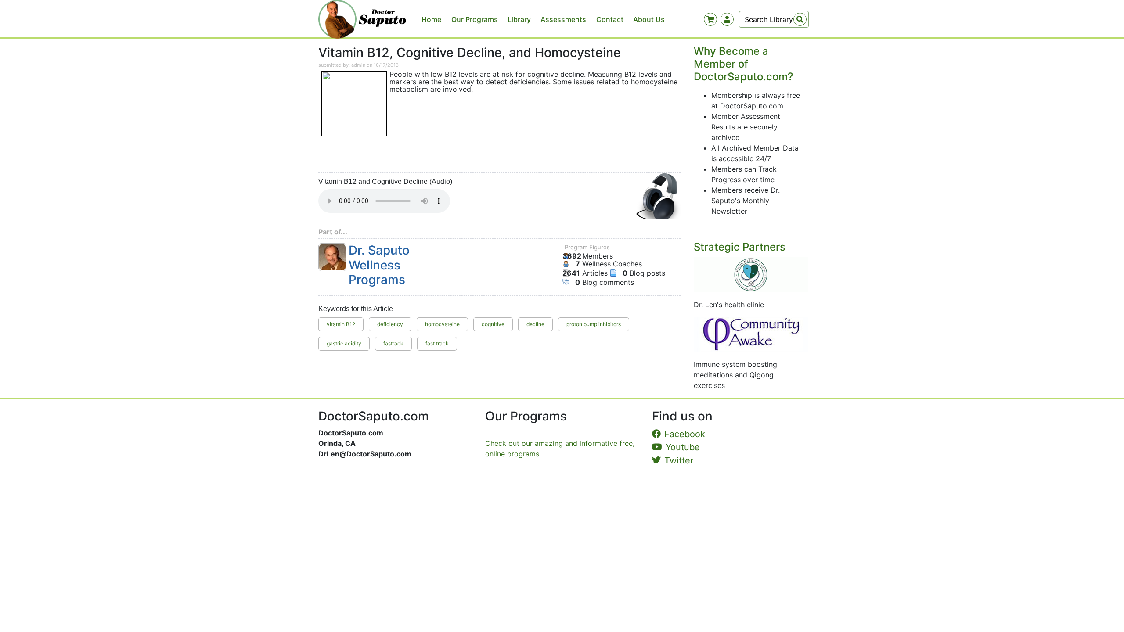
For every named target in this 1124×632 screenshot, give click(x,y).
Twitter (678, 460)
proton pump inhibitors (593, 324)
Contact (609, 19)
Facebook (684, 434)
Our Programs (474, 19)
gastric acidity (344, 343)
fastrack (393, 343)
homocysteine (442, 324)
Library (519, 19)
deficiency (390, 324)
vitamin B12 (341, 324)
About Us (649, 19)
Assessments (563, 19)
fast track (437, 343)
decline (535, 324)
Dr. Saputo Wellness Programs (379, 265)
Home (431, 19)
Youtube (683, 447)
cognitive (493, 324)
